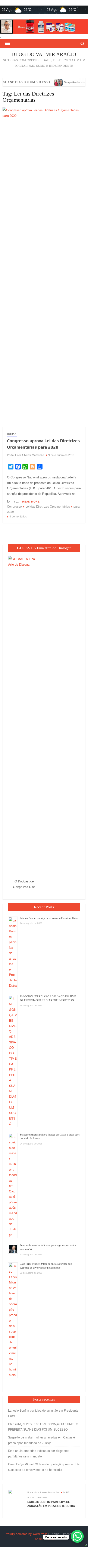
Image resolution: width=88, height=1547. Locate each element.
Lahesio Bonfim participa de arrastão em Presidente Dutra (49, 918)
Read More (31, 501)
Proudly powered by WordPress (26, 1534)
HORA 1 (12, 434)
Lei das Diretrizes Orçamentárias (47, 506)
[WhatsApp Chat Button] (77, 1536)
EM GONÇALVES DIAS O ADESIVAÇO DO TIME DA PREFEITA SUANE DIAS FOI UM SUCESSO (43, 1426)
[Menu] (7, 43)
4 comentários (18, 516)
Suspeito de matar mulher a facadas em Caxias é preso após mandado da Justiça (41, 1440)
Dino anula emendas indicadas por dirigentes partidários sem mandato (38, 1453)
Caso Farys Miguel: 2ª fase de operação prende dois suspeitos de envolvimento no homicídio (43, 1467)
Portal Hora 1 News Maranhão (25, 455)
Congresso (14, 506)
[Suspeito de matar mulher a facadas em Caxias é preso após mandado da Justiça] (36, 82)
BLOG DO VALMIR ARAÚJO (44, 54)
